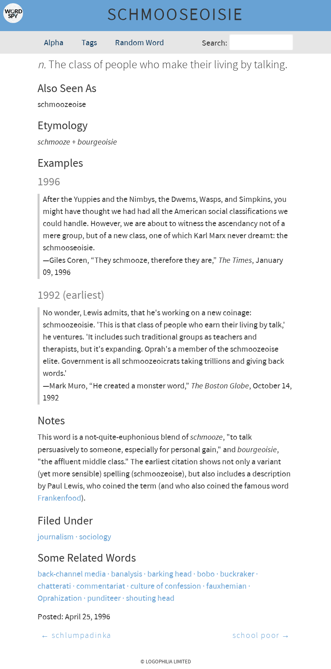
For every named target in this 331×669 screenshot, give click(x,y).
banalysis (126, 574)
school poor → (261, 635)
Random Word (139, 43)
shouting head (150, 598)
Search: (214, 43)
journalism (56, 537)
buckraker (237, 574)
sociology (95, 537)
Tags (89, 43)
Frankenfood (59, 498)
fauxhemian (226, 586)
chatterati (54, 586)
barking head (169, 574)
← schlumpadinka (76, 635)
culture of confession (165, 586)
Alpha (53, 43)
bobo (206, 574)
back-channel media (72, 574)
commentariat (100, 586)
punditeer (104, 598)
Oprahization (60, 598)
